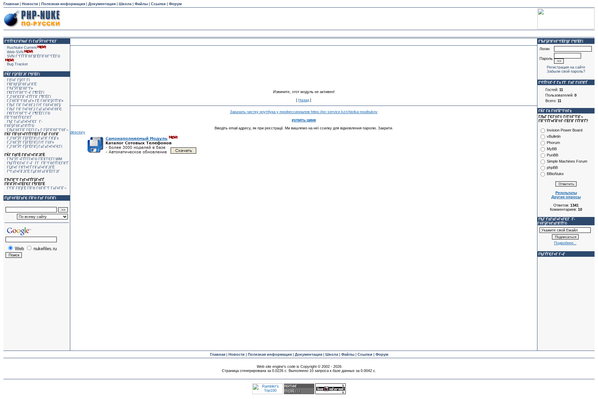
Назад (303, 100)
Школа (125, 4)
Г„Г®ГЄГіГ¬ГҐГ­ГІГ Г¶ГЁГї (29, 96)
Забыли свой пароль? (566, 71)
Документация (102, 4)
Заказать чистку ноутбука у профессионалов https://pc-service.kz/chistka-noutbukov (304, 112)
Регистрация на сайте (566, 67)
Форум (175, 4)
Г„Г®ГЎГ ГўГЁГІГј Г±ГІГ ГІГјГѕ (33, 138)
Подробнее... (565, 243)
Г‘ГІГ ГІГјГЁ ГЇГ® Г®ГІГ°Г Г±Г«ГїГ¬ (36, 188)
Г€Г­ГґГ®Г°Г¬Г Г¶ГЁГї (25, 92)
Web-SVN (15, 52)
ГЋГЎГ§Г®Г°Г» (20, 88)
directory (77, 132)
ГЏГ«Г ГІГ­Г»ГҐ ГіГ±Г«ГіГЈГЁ (31, 167)
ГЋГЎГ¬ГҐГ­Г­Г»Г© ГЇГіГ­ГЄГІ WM (34, 159)
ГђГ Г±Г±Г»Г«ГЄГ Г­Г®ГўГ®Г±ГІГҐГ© (23, 123)
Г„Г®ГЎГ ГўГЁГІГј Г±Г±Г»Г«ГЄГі (34, 146)
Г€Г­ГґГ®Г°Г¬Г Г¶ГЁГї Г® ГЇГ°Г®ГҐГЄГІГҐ (27, 115)
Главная (11, 4)
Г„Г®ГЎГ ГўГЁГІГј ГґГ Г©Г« (30, 142)
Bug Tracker (17, 64)
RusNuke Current (22, 47)
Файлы (141, 4)
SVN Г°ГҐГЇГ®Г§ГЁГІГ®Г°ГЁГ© (33, 56)
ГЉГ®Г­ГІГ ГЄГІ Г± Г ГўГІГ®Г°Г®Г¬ (37, 130)
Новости (30, 4)
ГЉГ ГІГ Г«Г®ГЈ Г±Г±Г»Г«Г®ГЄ (34, 109)
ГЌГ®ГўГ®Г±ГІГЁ (22, 84)
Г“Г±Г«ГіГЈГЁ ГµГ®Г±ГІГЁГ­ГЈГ (34, 171)
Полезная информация (63, 4)
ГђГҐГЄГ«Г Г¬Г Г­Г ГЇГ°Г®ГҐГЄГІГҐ (37, 163)
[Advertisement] (299, 18)
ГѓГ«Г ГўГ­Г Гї (18, 80)
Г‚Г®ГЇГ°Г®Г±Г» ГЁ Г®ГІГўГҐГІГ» (35, 101)
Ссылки (158, 4)
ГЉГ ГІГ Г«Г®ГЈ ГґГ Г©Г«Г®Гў (34, 105)
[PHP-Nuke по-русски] (32, 28)
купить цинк (304, 120)
